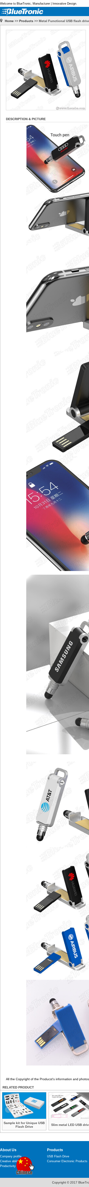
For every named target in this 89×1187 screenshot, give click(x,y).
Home (9, 21)
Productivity (8, 1166)
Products (26, 21)
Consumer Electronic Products (67, 1161)
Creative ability (10, 1161)
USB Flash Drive (58, 1156)
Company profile (10, 1156)
